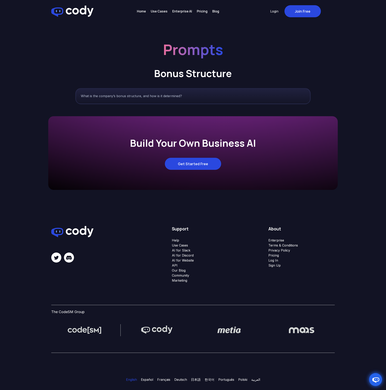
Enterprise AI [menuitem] (182, 11)
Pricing (273, 255)
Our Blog (179, 270)
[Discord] (69, 258)
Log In (273, 260)
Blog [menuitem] (215, 11)
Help (175, 240)
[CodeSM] (84, 330)
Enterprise (276, 240)
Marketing (179, 280)
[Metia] (229, 330)
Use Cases (180, 245)
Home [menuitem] (141, 11)
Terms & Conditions (283, 245)
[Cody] (157, 330)
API (175, 265)
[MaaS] (301, 330)
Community (180, 275)
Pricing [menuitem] (202, 11)
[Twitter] (56, 258)
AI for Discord (183, 255)
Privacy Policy (279, 250)
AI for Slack (181, 250)
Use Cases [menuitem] (159, 11)
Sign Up (274, 265)
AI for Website (183, 260)
